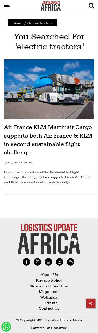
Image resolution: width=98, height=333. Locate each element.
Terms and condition (49, 286)
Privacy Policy (49, 280)
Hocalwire (59, 328)
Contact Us (49, 308)
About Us (49, 274)
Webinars (49, 297)
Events (49, 302)
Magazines (49, 291)
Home (17, 23)
